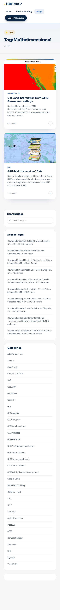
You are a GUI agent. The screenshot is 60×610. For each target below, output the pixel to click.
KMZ (9, 505)
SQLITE (11, 557)
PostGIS (11, 524)
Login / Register (16, 18)
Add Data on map (15, 354)
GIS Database (13, 432)
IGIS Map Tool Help (16, 485)
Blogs (39, 11)
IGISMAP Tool (14, 492)
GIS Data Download (16, 426)
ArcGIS (10, 360)
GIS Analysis (13, 413)
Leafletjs (11, 511)
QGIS (9, 531)
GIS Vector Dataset (16, 465)
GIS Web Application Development (23, 472)
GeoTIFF (11, 400)
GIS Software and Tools (18, 459)
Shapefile (11, 544)
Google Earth (13, 478)
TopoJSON (12, 564)
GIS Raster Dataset (16, 452)
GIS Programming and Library (20, 446)
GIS (9, 406)
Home (8, 11)
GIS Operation (13, 439)
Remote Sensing (15, 538)
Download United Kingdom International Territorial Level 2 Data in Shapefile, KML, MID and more (28, 321)
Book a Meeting (24, 11)
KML (9, 498)
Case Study (12, 367)
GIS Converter (13, 419)
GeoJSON (11, 386)
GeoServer (12, 393)
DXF (9, 380)
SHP (9, 551)
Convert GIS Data (15, 373)
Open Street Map (15, 518)
